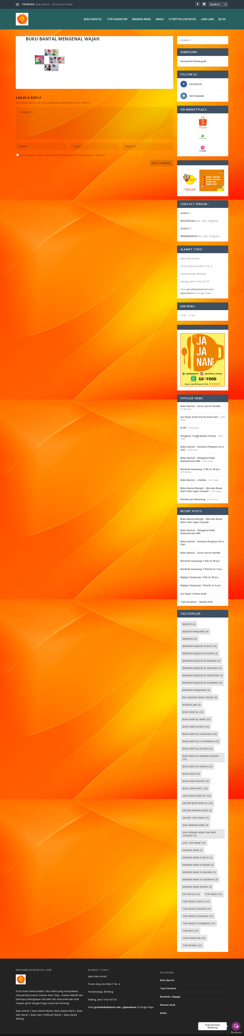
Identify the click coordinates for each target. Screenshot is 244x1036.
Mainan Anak (141, 19)
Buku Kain (191, 773)
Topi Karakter (117, 19)
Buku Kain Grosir (195, 781)
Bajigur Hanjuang (195, 631)
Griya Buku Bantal (196, 795)
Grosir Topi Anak (195, 817)
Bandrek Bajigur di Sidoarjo (201, 668)
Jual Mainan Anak (195, 825)
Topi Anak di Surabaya (198, 923)
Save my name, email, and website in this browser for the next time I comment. (62, 155)
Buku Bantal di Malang (199, 734)
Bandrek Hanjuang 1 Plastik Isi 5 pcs (201, 569)
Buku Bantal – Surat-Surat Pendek (200, 406)
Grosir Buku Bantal (197, 803)
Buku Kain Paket (195, 788)
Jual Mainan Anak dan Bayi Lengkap (199, 834)
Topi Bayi (190, 930)
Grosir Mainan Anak (196, 810)
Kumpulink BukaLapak (193, 61)
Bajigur (188, 624)
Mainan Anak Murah (196, 886)
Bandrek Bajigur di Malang (201, 660)
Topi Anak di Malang (197, 916)
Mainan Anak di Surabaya (200, 879)
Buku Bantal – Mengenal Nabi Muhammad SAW (197, 459)
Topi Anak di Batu (196, 901)
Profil (183, 427)
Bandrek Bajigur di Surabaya (202, 682)
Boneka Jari (191, 704)
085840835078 (188, 236)
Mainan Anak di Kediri (197, 864)
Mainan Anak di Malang (199, 872)
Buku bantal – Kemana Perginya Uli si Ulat (202, 448)
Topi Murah (192, 945)
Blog (222, 19)
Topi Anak (213, 894)
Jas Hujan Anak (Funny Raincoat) (53, 4)
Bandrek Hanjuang (196, 690)
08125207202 (187, 220)
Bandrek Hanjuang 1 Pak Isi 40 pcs (200, 469)
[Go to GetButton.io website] (236, 1033)
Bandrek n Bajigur (170, 996)
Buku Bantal (93, 19)
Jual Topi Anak (193, 842)
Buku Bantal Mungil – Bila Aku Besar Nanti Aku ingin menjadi (201, 490)
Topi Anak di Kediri (196, 908)
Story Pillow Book (182, 19)
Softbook (191, 894)
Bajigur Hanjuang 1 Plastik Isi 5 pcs (200, 585)
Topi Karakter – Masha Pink (196, 601)
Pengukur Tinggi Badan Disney (198, 435)
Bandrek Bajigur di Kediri (200, 653)
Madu (160, 19)
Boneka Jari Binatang (192, 499)
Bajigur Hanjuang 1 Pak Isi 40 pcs (199, 577)
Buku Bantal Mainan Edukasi (200, 757)
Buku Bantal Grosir (197, 748)
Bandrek (189, 638)
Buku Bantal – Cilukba (193, 480)
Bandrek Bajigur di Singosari (202, 675)
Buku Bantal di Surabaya (200, 741)
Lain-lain (207, 19)
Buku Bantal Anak (196, 719)
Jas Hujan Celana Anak (193, 593)
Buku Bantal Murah (197, 766)
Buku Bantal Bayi (195, 726)
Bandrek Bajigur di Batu (199, 646)
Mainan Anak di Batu (197, 857)
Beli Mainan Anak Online (199, 697)
